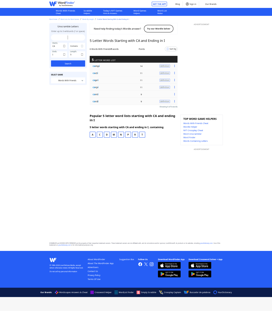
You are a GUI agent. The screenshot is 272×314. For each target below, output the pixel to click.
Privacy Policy (94, 275)
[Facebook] (140, 264)
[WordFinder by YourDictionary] (62, 4)
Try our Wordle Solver (158, 28)
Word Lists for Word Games (69, 19)
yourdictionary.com (206, 243)
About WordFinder (96, 259)
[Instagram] (151, 264)
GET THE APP (159, 4)
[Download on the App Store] (169, 265)
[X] (146, 264)
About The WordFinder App (101, 263)
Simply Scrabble (148, 292)
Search (68, 63)
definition (164, 65)
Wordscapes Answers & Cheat (73, 292)
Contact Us (93, 271)
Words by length (88, 19)
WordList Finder (126, 292)
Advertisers (93, 267)
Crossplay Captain (172, 292)
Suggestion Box (126, 259)
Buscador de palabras (200, 292)
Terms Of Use (94, 279)
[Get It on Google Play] (169, 274)
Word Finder (53, 19)
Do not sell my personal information (63, 271)
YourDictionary (225, 292)
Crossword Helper (103, 292)
